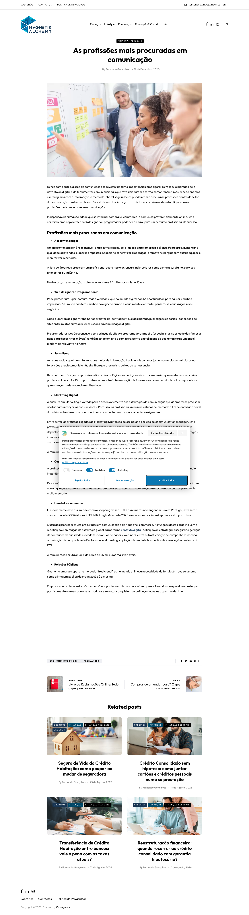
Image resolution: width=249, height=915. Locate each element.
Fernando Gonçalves (117, 69)
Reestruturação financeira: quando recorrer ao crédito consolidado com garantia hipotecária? (164, 851)
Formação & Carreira (148, 24)
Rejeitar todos (82, 480)
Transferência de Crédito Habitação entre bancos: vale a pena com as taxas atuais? (84, 851)
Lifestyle (109, 24)
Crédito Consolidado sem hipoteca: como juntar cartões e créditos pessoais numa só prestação (165, 771)
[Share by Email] (199, 661)
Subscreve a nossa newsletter (207, 4)
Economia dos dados (64, 661)
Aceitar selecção (124, 480)
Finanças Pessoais (130, 41)
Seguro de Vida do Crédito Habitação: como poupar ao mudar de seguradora (84, 768)
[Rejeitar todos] (182, 433)
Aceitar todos (166, 480)
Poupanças (124, 24)
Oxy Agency (63, 907)
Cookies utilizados (164, 433)
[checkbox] (72, 470)
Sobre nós (27, 4)
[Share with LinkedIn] (190, 661)
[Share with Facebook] (181, 661)
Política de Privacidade (71, 4)
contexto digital (131, 530)
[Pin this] (195, 661)
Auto (167, 24)
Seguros (59, 730)
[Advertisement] (124, 623)
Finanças (95, 24)
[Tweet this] (186, 661)
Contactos (45, 4)
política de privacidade (75, 462)
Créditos (60, 725)
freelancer (91, 661)
